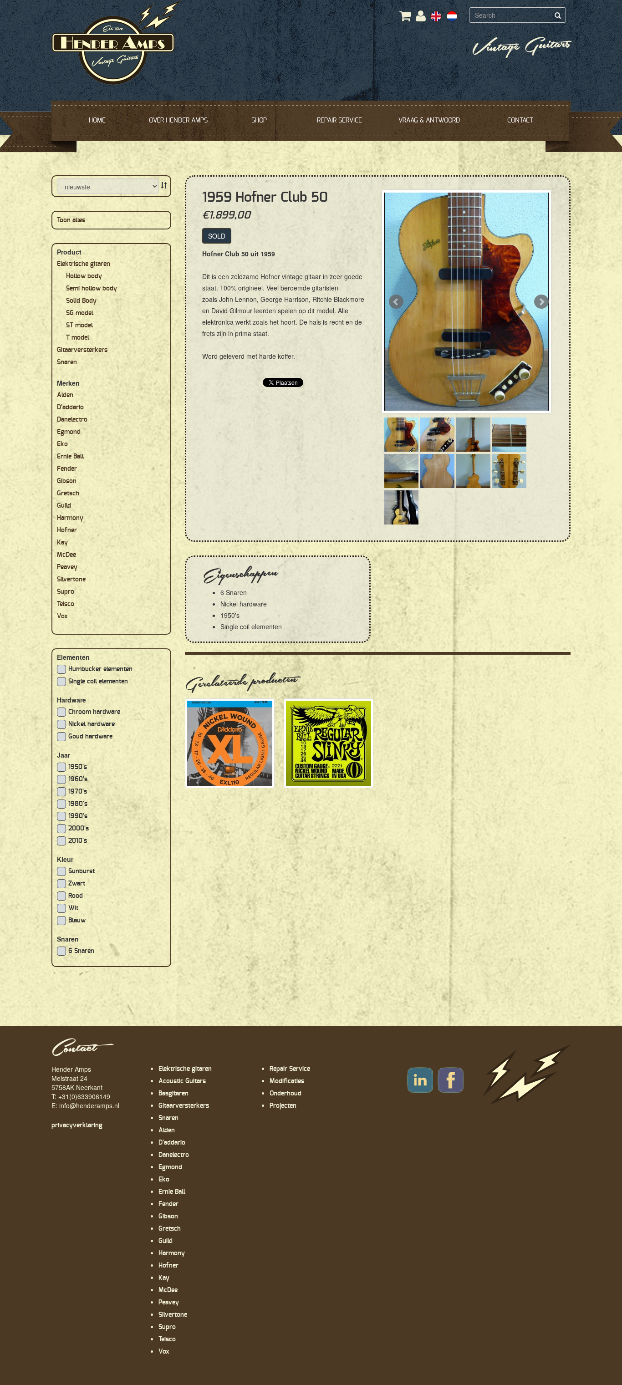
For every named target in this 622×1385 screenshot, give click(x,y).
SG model (79, 313)
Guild (64, 506)
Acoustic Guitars (182, 1081)
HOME (97, 120)
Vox (62, 616)
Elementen (73, 657)
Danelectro (72, 420)
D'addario (70, 407)
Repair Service (290, 1069)
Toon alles (71, 220)
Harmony (70, 518)
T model (77, 338)
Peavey (67, 567)
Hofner (67, 530)
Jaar (63, 754)
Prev (396, 302)
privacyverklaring (76, 1125)
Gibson (66, 481)
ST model (79, 325)
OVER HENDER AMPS (178, 120)
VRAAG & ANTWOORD (429, 120)
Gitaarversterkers (82, 350)
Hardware (71, 699)
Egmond (69, 432)
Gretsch (68, 493)
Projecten (283, 1106)
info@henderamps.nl (89, 1105)
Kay (62, 543)
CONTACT (520, 120)
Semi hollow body (91, 288)
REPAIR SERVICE (339, 120)
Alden (65, 395)
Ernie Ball (70, 456)
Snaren (67, 362)
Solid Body (81, 301)
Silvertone (71, 579)
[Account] (421, 16)
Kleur (65, 859)
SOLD (216, 235)
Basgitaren (173, 1093)
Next (541, 302)
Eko (62, 444)
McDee (66, 555)
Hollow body (84, 276)
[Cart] (405, 18)
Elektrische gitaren (83, 264)
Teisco (65, 604)
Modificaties (287, 1081)
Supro (65, 592)
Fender (67, 469)
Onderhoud (285, 1093)
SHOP (259, 120)
